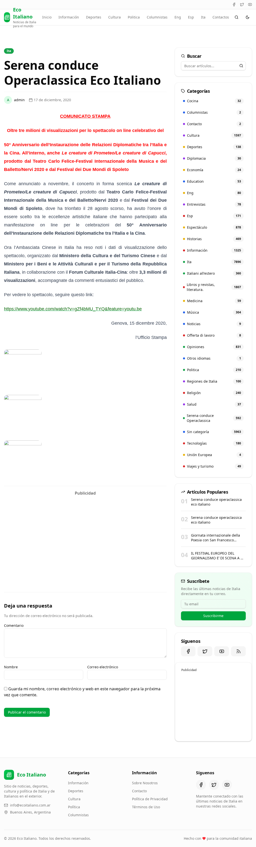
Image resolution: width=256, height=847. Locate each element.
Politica (134, 17)
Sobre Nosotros (145, 783)
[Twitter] (242, 4)
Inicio (47, 17)
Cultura (114, 17)
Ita (203, 17)
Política (74, 807)
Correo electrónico (102, 667)
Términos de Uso (146, 807)
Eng (177, 17)
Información (68, 17)
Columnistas (157, 17)
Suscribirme (213, 615)
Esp (191, 17)
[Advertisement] (85, 533)
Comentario (14, 625)
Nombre (11, 667)
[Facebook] (234, 4)
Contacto (139, 791)
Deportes (93, 17)
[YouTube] (250, 4)
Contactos (220, 17)
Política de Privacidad (150, 799)
